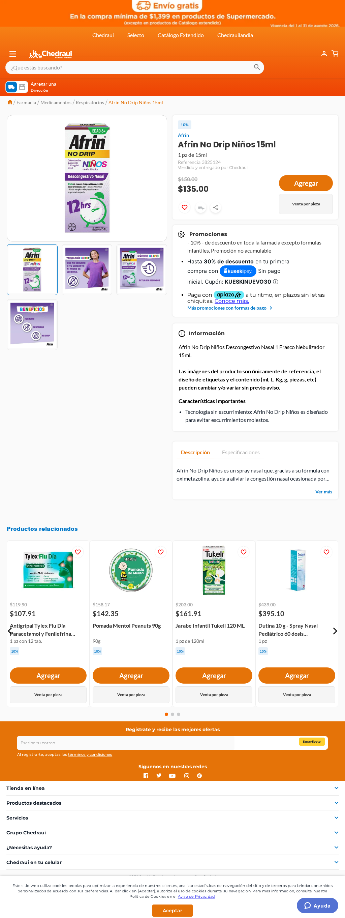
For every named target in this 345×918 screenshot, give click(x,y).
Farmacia (26, 102)
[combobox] (134, 67)
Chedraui (103, 35)
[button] (12, 54)
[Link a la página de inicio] (10, 102)
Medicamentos (55, 102)
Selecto (135, 35)
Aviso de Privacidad (196, 896)
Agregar (306, 183)
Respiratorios (90, 102)
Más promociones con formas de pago (226, 308)
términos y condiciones (90, 754)
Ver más (323, 491)
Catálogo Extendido (181, 35)
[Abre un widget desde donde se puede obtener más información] (317, 906)
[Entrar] (320, 54)
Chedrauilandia (235, 35)
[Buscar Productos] (257, 67)
